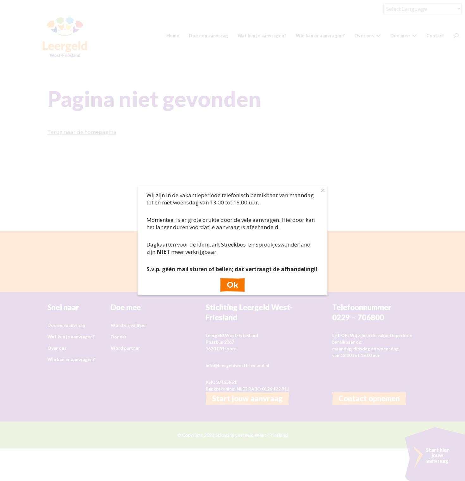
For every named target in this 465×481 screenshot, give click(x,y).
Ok (232, 284)
